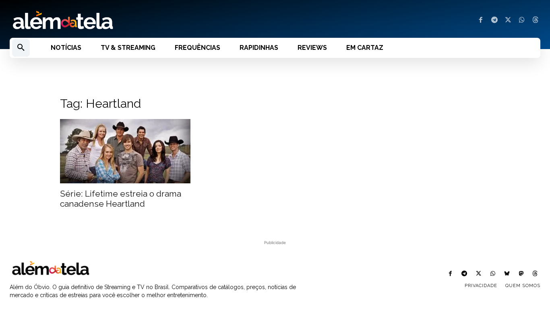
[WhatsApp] (522, 20)
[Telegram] (494, 20)
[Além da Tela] (137, 20)
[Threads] (535, 20)
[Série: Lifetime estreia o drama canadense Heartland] (125, 151)
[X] (508, 20)
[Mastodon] (521, 274)
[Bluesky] (507, 274)
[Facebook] (481, 20)
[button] (21, 48)
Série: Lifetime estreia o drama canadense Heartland (120, 199)
